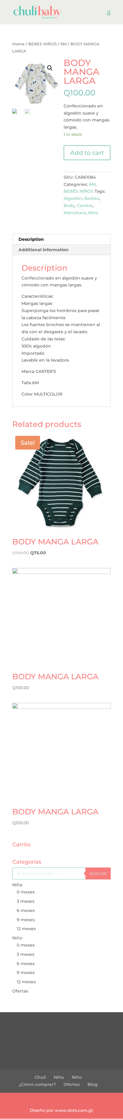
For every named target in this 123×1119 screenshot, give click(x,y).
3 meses (25, 901)
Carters (85, 205)
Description (31, 239)
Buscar (98, 873)
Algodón (73, 198)
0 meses (26, 892)
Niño (93, 212)
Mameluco (75, 212)
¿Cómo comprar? (37, 1084)
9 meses (26, 919)
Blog (92, 1084)
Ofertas (20, 991)
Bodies (91, 198)
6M (64, 44)
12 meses (26, 928)
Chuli (40, 1077)
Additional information (44, 249)
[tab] (61, 239)
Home (18, 44)
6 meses (26, 910)
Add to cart (87, 152)
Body (69, 205)
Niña (17, 885)
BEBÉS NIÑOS (42, 44)
